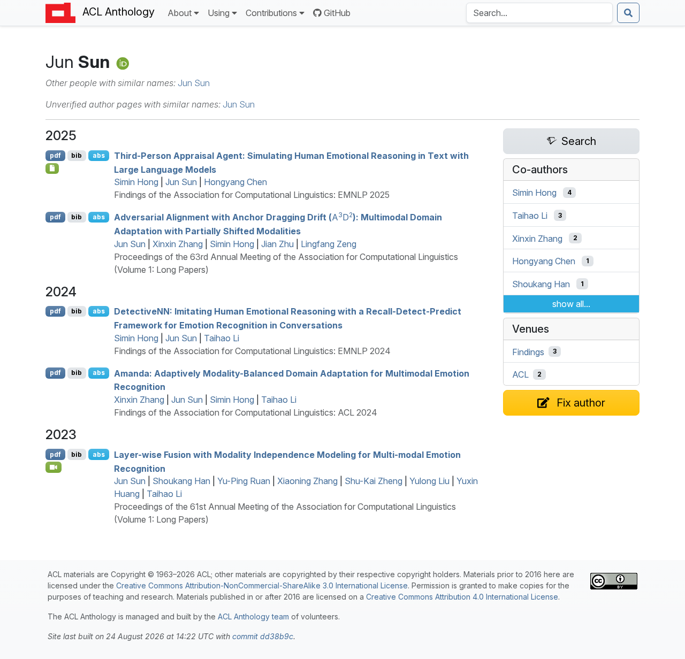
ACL (520, 374)
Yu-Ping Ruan (243, 481)
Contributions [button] (271, 12)
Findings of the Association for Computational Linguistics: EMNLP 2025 (252, 194)
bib (76, 155)
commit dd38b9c (262, 636)
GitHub (337, 12)
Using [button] (219, 12)
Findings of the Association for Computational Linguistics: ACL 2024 (245, 412)
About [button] (180, 12)
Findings (528, 351)
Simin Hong (136, 182)
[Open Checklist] (52, 168)
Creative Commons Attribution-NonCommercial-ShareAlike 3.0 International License (262, 585)
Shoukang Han (181, 481)
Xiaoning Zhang (307, 481)
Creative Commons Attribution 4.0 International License (462, 596)
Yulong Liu (429, 481)
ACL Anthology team (253, 616)
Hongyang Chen (235, 182)
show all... (571, 303)
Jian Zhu (277, 244)
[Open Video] (53, 467)
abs (99, 155)
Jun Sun (194, 83)
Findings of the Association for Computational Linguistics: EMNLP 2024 (252, 351)
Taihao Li (221, 338)
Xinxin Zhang (178, 244)
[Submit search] (628, 13)
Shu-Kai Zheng (373, 481)
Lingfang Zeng (328, 244)
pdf (55, 155)
